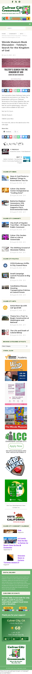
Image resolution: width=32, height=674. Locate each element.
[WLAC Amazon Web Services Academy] (16, 380)
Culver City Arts (9, 301)
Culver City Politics (11, 259)
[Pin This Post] (10, 90)
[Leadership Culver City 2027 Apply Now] (16, 452)
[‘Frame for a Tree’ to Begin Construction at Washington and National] (5, 318)
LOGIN (24, 668)
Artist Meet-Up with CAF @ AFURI (18, 307)
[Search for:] (16, 28)
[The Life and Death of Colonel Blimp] (5, 332)
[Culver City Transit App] (16, 501)
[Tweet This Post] (5, 90)
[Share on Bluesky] (26, 90)
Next (28, 18)
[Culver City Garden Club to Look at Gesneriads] (5, 237)
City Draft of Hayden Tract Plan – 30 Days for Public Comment (20, 225)
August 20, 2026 (17, 295)
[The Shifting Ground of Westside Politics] (5, 249)
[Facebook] (12, 2)
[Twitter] (16, 2)
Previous (4, 18)
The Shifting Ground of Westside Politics (20, 249)
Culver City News (9, 172)
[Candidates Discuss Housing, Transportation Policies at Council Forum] (5, 287)
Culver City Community (12, 218)
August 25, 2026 (17, 252)
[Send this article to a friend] (13, 90)
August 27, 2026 (17, 212)
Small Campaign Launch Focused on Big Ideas (20, 276)
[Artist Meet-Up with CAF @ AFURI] (5, 307)
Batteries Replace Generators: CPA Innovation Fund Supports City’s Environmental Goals (19, 205)
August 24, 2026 (17, 280)
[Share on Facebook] (3, 90)
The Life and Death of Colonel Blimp (19, 332)
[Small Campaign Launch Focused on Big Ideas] (5, 275)
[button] (30, 24)
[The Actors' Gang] (16, 144)
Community (13, 33)
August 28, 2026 (17, 183)
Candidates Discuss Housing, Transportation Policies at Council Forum (20, 289)
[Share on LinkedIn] (8, 90)
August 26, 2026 (17, 242)
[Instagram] (19, 2)
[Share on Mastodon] (21, 90)
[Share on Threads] (28, 90)
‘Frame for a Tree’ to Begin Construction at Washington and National (19, 319)
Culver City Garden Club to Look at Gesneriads (18, 237)
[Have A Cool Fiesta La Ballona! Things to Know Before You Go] (5, 178)
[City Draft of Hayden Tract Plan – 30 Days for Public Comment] (5, 224)
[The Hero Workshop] (16, 477)
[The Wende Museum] (16, 428)
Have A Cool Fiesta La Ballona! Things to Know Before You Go (19, 178)
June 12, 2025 (7, 55)
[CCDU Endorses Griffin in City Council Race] (5, 265)
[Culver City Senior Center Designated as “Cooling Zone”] (5, 190)
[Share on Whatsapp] (18, 90)
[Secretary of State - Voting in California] (16, 521)
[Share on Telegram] (23, 90)
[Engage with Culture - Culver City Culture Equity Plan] (16, 404)
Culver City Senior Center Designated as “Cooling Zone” (19, 191)
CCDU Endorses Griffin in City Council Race (19, 264)
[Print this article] (16, 90)
